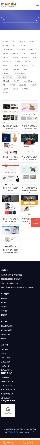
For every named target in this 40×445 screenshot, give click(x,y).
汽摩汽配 (25, 89)
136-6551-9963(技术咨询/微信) (11, 279)
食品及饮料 (25, 57)
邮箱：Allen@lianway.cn (9, 283)
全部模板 (5, 42)
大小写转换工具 (6, 385)
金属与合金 (15, 69)
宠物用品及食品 (7, 77)
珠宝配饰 (15, 57)
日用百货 (12, 85)
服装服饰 (22, 42)
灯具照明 (25, 65)
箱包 (33, 65)
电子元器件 (15, 53)
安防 (4, 85)
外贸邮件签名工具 (7, 381)
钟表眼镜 (5, 89)
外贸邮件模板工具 (7, 394)
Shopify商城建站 (7, 326)
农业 (13, 42)
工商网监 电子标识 (13, 432)
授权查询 (4, 315)
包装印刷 (5, 73)
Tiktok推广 (4, 354)
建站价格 (4, 302)
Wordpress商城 (6, 330)
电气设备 (5, 53)
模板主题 (4, 298)
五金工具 (15, 89)
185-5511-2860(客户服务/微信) (11, 275)
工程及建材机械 (7, 49)
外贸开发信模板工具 (8, 390)
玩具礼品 (26, 69)
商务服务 (5, 46)
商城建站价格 (5, 334)
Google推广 (5, 349)
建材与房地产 (21, 49)
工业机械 (15, 65)
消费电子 (31, 49)
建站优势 (4, 307)
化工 (13, 46)
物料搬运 (5, 69)
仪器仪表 (33, 85)
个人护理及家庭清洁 (18, 73)
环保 (24, 53)
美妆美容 (32, 42)
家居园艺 (27, 61)
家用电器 (5, 65)
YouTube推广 (5, 366)
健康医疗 (18, 61)
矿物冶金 (22, 46)
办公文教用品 (27, 81)
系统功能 (4, 311)
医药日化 (5, 93)
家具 (34, 57)
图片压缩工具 (5, 398)
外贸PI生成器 (5, 377)
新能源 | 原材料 (21, 77)
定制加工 (5, 57)
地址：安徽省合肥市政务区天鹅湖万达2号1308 (17, 287)
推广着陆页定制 (6, 370)
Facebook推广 (6, 358)
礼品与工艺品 (7, 61)
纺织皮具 (33, 53)
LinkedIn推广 (5, 362)
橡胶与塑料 (6, 81)
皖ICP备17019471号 (27, 432)
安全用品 (16, 81)
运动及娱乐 (22, 85)
